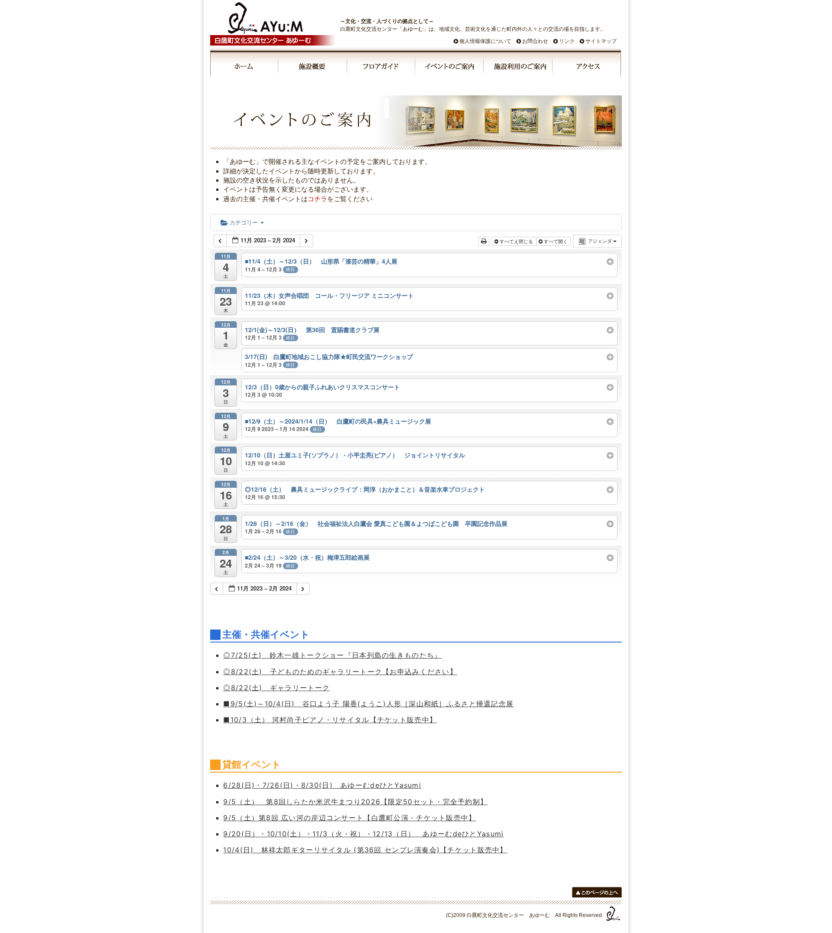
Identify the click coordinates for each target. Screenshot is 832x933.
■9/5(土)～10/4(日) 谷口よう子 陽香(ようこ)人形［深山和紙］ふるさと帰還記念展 (368, 703)
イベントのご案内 (450, 67)
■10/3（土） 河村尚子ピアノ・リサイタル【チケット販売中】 (330, 719)
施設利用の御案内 (518, 67)
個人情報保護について (485, 41)
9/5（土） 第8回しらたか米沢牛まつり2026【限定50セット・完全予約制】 (355, 801)
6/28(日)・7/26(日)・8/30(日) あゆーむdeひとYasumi (322, 785)
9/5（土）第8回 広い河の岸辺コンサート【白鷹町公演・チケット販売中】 (349, 817)
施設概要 (313, 67)
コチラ (317, 198)
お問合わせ (535, 41)
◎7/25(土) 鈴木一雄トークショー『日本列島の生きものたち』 (332, 655)
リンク (567, 41)
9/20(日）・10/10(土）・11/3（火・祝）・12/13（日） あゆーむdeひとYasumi (363, 833)
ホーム (244, 67)
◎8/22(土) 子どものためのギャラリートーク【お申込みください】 (340, 671)
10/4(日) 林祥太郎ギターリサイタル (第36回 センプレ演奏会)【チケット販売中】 (365, 849)
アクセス (586, 67)
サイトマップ (601, 41)
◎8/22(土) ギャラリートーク (276, 687)
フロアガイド (381, 67)
